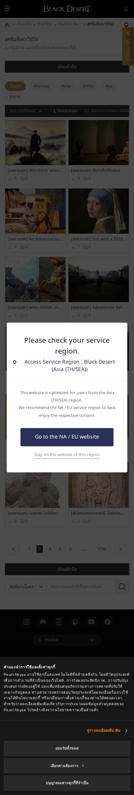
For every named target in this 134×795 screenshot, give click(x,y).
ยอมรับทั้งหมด (67, 748)
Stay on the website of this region (67, 455)
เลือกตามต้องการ (64, 766)
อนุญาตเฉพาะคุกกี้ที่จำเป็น (67, 783)
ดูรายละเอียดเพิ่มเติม (104, 730)
